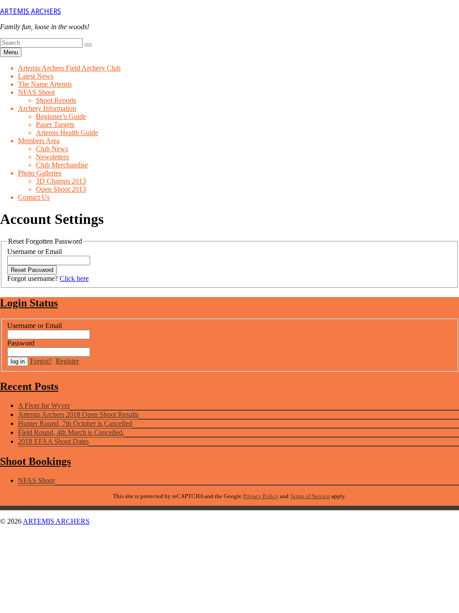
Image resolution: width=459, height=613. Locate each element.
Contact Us (34, 197)
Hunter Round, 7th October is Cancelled (75, 423)
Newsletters (52, 157)
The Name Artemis (45, 84)
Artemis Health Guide (67, 132)
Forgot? (41, 361)
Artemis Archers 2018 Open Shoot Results (78, 414)
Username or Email (34, 251)
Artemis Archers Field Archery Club (69, 68)
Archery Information (47, 108)
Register (67, 361)
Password (21, 343)
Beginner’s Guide (61, 116)
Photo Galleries (39, 173)
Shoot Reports (56, 100)
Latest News (35, 76)
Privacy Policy (260, 496)
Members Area (39, 140)
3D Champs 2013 (61, 181)
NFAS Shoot (36, 92)
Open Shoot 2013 (61, 189)
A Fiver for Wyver (44, 405)
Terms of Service (310, 496)
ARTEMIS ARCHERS (30, 11)
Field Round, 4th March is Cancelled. (71, 432)
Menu (11, 52)
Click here (74, 278)
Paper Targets (55, 124)
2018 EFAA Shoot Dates (53, 441)
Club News (52, 149)
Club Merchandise (62, 165)
